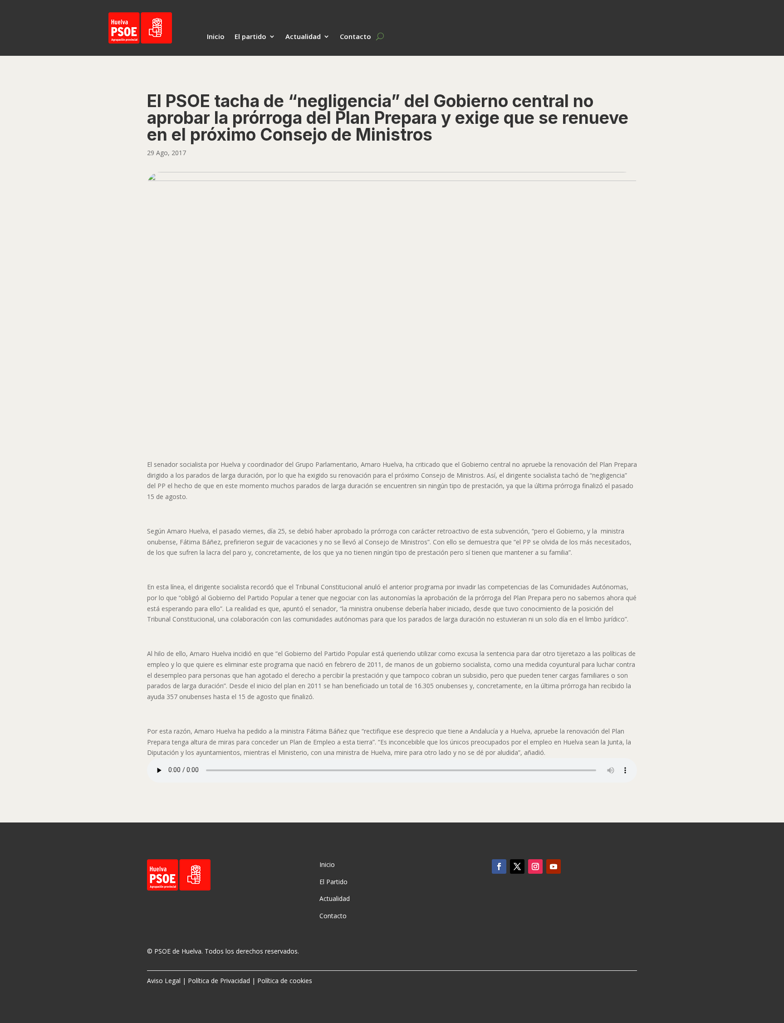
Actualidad (303, 37)
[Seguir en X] (517, 866)
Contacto (355, 37)
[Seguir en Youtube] (553, 866)
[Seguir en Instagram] (535, 866)
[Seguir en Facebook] (499, 866)
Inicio (216, 37)
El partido (250, 37)
